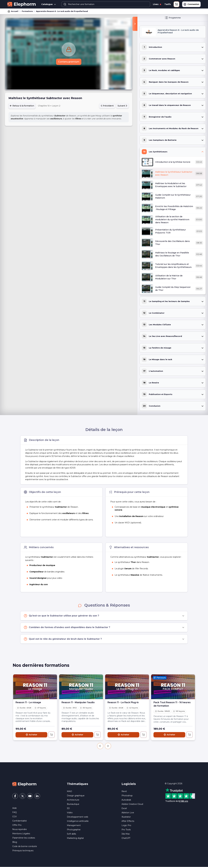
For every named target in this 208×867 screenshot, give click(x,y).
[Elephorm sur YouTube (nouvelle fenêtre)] (30, 796)
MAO (69, 791)
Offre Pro (17, 825)
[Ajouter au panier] (51, 735)
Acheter (33, 734)
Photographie (74, 829)
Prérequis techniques (22, 850)
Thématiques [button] (77, 784)
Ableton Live (128, 812)
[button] (100, 746)
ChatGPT (126, 838)
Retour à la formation (23, 105)
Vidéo (70, 812)
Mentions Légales (21, 833)
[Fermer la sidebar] (134, 24)
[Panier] (176, 4)
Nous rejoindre (19, 829)
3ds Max (126, 834)
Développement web (77, 817)
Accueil (15, 11)
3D (68, 808)
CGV (14, 816)
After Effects (128, 821)
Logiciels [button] (129, 784)
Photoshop (127, 795)
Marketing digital (75, 838)
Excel (124, 808)
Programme (175, 17)
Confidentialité (19, 821)
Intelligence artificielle (78, 821)
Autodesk (126, 800)
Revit (124, 791)
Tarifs (167, 4)
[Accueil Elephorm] (24, 784)
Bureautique (73, 804)
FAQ (14, 812)
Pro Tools (126, 829)
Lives (156, 4)
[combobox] (105, 4)
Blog (14, 842)
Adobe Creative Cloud (132, 804)
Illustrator (126, 817)
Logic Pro (126, 825)
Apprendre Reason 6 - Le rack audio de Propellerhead (62, 11)
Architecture (73, 800)
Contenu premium (68, 61)
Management (74, 825)
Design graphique (75, 795)
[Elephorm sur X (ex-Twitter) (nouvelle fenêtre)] (22, 796)
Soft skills (71, 834)
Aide (14, 808)
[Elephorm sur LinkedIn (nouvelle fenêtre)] (37, 796)
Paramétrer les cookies (23, 838)
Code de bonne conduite (24, 846)
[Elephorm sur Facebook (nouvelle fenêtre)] (15, 796)
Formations (27, 11)
